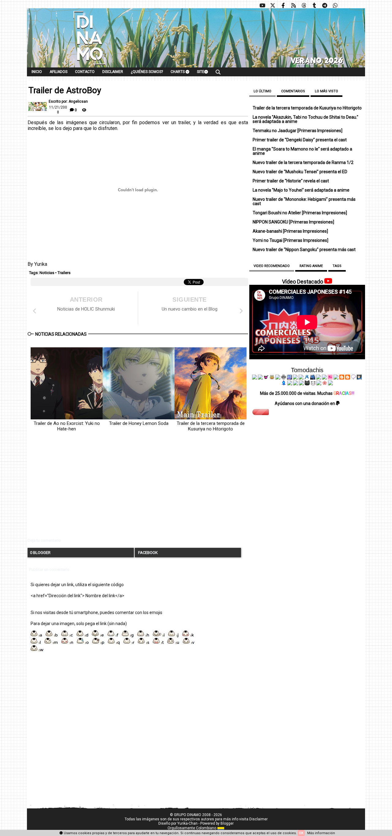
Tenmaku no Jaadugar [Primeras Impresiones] (297, 130)
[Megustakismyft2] (283, 383)
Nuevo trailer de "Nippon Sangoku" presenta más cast (304, 249)
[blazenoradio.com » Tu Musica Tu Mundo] (347, 378)
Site (200, 72)
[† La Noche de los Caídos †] (254, 378)
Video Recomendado (272, 266)
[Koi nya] (301, 378)
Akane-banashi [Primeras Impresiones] (290, 231)
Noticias (47, 272)
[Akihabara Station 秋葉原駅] (353, 378)
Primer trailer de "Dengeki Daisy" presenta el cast (300, 139)
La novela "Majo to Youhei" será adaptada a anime (301, 190)
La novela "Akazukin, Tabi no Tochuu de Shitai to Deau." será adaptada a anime (305, 119)
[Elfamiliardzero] (359, 378)
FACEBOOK (147, 552)
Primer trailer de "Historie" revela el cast (291, 180)
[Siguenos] (303, 5)
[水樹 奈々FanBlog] (283, 378)
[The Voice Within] (313, 383)
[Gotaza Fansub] (289, 383)
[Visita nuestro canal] (262, 5)
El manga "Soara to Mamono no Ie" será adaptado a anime (302, 151)
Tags (337, 266)
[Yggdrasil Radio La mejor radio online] (260, 378)
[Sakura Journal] (324, 383)
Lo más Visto (326, 91)
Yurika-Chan (187, 823)
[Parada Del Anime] (312, 378)
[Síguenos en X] (272, 5)
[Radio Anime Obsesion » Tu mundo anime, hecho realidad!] (306, 378)
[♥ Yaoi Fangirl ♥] (272, 378)
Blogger (227, 823)
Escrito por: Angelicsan (68, 101)
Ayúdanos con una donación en (305, 403)
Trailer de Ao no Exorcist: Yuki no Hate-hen (67, 426)
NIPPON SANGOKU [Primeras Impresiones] (293, 221)
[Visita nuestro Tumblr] (314, 5)
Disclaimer (112, 72)
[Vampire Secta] (277, 378)
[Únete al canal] (324, 5)
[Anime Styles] (324, 378)
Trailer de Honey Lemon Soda (138, 423)
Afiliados (58, 72)
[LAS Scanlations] (289, 378)
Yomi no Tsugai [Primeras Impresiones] (290, 240)
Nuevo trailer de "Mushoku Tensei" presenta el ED (300, 171)
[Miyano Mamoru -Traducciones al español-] (341, 378)
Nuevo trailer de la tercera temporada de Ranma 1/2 (303, 162)
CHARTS (178, 72)
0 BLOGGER (40, 552)
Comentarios (293, 91)
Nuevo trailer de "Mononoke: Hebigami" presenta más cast (304, 201)
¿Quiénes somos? (147, 72)
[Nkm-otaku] (307, 383)
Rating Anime (311, 266)
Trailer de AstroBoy (64, 90)
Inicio (37, 72)
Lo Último (262, 91)
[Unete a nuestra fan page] (283, 5)
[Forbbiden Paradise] (295, 378)
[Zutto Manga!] (318, 378)
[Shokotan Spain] (330, 378)
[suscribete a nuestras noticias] (293, 5)
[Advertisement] (138, 490)
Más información (321, 833)
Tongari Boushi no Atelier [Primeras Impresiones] (300, 212)
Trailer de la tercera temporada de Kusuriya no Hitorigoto (211, 426)
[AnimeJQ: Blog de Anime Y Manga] (330, 383)
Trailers (64, 272)
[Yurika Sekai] (336, 378)
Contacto (85, 72)
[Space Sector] (295, 383)
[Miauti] (266, 378)
